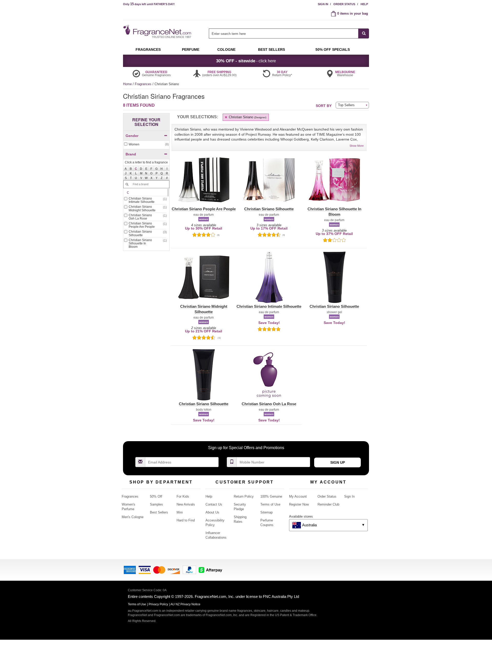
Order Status (344, 4)
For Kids (183, 496)
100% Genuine (271, 496)
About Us (212, 512)
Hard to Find (186, 520)
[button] (136, 168)
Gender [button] (132, 136)
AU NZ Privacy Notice (185, 604)
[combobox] (289, 33)
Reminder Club (328, 504)
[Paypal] (189, 569)
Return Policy (244, 496)
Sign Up (337, 462)
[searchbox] (283, 33)
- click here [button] (246, 60)
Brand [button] (131, 154)
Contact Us (214, 504)
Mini (180, 512)
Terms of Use (270, 504)
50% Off (156, 496)
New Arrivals (186, 504)
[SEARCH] (363, 33)
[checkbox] (146, 144)
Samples (156, 504)
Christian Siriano (247, 117)
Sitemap (266, 512)
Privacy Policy (158, 604)
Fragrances (143, 84)
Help (364, 4)
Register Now (299, 504)
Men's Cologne (133, 517)
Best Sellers (159, 512)
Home (127, 84)
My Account (298, 496)
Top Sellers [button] (346, 105)
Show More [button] (357, 145)
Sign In (323, 4)
